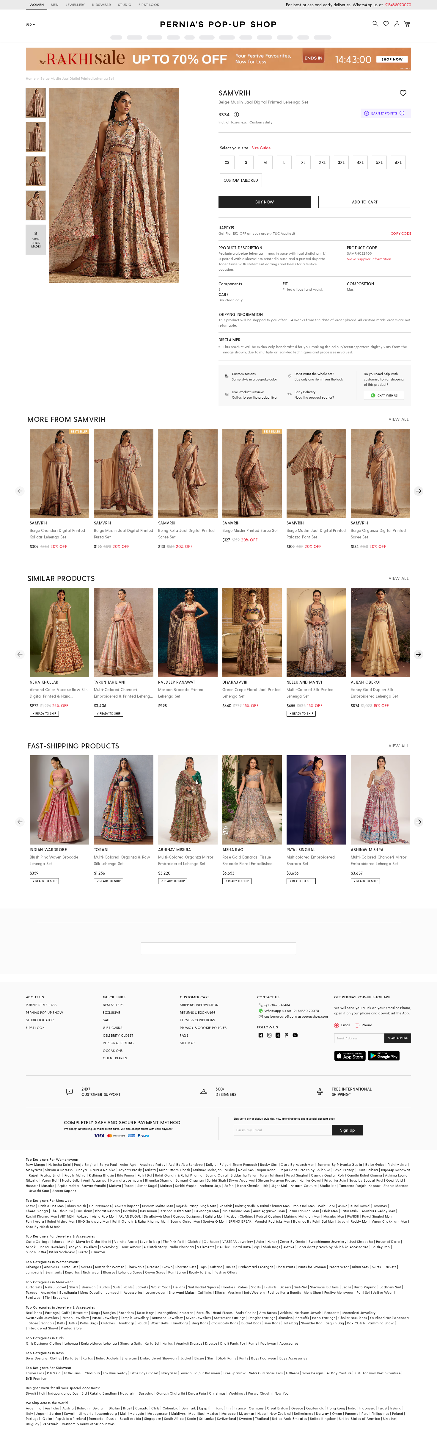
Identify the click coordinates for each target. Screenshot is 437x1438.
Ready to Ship (200, 1272)
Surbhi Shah (216, 1180)
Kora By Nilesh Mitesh (43, 1227)
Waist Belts (159, 1323)
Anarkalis (51, 1267)
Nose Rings (146, 1313)
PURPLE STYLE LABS (41, 1005)
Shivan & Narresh (59, 1170)
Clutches (108, 1323)
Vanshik (225, 1206)
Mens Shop (312, 1292)
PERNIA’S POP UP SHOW (44, 1012)
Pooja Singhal (85, 1164)
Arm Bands (268, 1313)
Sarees (86, 1267)
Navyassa (169, 1373)
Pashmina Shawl (381, 1323)
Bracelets (80, 1313)
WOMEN (36, 4)
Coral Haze (242, 1247)
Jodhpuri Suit (390, 1287)
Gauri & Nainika (102, 1170)
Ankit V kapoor (126, 1206)
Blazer (199, 1358)
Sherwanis (136, 1267)
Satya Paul (108, 1164)
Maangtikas (167, 1313)
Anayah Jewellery (82, 1247)
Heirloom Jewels (308, 1313)
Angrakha (48, 1292)
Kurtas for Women (109, 1267)
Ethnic (220, 1292)
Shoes (33, 1323)
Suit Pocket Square (203, 1287)
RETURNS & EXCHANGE (198, 1012)
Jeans (346, 1287)
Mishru (230, 1170)
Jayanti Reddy (130, 1170)
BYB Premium (36, 1378)
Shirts (73, 1287)
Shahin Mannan (395, 1186)
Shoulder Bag (312, 1323)
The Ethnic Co (62, 1211)
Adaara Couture (304, 1186)
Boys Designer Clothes (44, 1358)
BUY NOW (264, 202)
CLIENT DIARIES (115, 1058)
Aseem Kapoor (64, 1191)
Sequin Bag (335, 1323)
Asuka (343, 1206)
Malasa (166, 1186)
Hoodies (228, 1287)
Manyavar (34, 1170)
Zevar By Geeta (293, 1241)
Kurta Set (152, 1343)
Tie (47, 1297)
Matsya (115, 1186)
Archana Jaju (210, 1186)
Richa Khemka (248, 1186)
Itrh (265, 1186)
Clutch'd (194, 1241)
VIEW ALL (399, 419)
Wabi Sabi (326, 1206)
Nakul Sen (246, 1170)
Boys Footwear (263, 1358)
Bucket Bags (251, 1323)
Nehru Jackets (107, 1358)
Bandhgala (68, 1292)
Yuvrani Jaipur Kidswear (200, 1373)
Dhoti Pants (285, 1267)
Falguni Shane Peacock (238, 1164)
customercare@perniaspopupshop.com (296, 1016)
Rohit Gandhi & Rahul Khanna (179, 1175)
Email (345, 1025)
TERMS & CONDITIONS (197, 1020)
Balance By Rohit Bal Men (313, 1221)
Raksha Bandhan (103, 1393)
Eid (84, 1393)
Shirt (211, 1358)
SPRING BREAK (240, 1221)
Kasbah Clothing (240, 1216)
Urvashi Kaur (39, 1191)
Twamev (380, 1206)
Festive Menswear (338, 1292)
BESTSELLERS (113, 1005)
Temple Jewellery (135, 1318)
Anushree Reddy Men (378, 1211)
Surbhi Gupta (186, 1186)
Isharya (58, 1241)
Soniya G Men (214, 1221)
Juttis (72, 1323)
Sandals (47, 1323)
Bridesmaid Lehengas (255, 1267)
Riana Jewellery (52, 1247)
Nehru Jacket (55, 1287)
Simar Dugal (147, 1186)
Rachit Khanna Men (41, 1216)
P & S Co (54, 1373)
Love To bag (150, 1241)
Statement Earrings (229, 1318)
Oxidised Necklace (385, 1318)
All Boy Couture (339, 1373)
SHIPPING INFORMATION (199, 1005)
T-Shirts (270, 1287)
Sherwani (89, 1287)
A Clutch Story (155, 1247)
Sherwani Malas (182, 1292)
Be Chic (223, 1247)
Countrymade (100, 1206)
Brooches (60, 1297)
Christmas (217, 1393)
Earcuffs (203, 1313)
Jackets (390, 1267)
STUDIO (124, 4)
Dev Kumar (149, 1211)
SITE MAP (187, 1043)
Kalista (150, 1170)
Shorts (256, 1287)
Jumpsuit (113, 1292)
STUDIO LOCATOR (40, 1020)
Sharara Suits (131, 1343)
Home (31, 78)
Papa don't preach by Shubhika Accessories (333, 1247)
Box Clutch (356, 1323)
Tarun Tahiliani (271, 1175)
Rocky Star (269, 1164)
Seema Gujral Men (185, 1221)
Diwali (31, 1393)
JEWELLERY (75, 4)
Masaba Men (333, 1216)
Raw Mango (35, 1164)
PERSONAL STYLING (118, 1043)
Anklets (286, 1313)
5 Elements (205, 1247)
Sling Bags (199, 1323)
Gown (167, 1267)
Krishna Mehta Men (176, 1211)
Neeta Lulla (71, 1180)
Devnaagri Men (206, 1211)
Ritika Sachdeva (62, 1252)
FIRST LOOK (149, 4)
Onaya (81, 1170)
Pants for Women (312, 1267)
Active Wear (383, 1292)
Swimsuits (53, 1272)
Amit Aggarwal (95, 1180)
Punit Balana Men (236, 1211)
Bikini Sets (360, 1267)
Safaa (229, 1186)
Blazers (285, 1287)
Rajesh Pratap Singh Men (196, 1206)
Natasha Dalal (59, 1164)
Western (234, 1292)
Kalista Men (214, 1216)
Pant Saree (177, 1272)
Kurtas (105, 1287)
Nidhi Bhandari (182, 1247)
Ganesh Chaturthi (170, 1393)
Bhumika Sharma (159, 1180)
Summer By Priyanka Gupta (339, 1164)
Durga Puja (197, 1393)
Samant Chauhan (190, 1180)
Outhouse (211, 1241)
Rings (95, 1313)
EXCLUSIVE (111, 1012)
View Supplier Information (369, 259)
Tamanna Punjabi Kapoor (360, 1186)
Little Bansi (73, 1373)
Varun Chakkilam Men (389, 1221)
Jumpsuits (34, 1272)
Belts (61, 1323)
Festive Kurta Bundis (284, 1292)
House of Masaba (40, 1186)
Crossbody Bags (224, 1323)
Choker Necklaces (352, 1318)
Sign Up (347, 1129)
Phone (367, 1025)
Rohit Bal (145, 1175)
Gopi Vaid (394, 1180)
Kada (404, 1318)
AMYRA (289, 1247)
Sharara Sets (185, 1267)
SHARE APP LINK (398, 1038)
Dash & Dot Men (51, 1206)
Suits (117, 1287)
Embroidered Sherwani (158, 1358)
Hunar (272, 1241)
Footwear (34, 1297)
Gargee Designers (187, 1216)
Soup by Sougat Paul (366, 1180)
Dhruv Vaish (76, 1206)
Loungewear (156, 1292)
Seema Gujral (217, 1175)
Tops (203, 1267)
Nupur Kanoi (266, 1170)
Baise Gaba (375, 1164)
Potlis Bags (89, 1323)
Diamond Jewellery (167, 1318)
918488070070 (398, 4)
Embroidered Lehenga (99, 1343)
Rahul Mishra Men (61, 1221)
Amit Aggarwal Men (269, 1211)
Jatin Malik (350, 1211)
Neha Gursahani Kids (266, 1373)
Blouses (109, 1272)
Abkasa (83, 1216)
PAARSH (353, 1216)
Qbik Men (330, 1211)
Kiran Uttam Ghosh (174, 1170)
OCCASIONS (113, 1050)
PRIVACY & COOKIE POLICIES (203, 1028)
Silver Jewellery (198, 1318)
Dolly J (211, 1164)
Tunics (230, 1267)
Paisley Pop (381, 1247)
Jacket (185, 1358)
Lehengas (33, 1267)
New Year (282, 1393)
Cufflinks (205, 1292)
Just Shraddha (361, 1241)
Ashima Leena (396, 1175)
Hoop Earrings (323, 1318)
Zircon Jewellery (75, 1318)
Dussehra (146, 1393)
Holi (42, 1393)
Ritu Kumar (126, 1175)
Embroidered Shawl (42, 1328)
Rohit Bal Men (304, 1206)
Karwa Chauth (260, 1393)
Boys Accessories (293, 1358)
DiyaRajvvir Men (157, 1216)
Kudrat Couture (268, 1216)
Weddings (237, 1393)
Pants (128, 1287)
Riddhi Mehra (75, 1175)
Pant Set (363, 1292)
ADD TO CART (365, 202)
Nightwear (91, 1272)
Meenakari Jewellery (359, 1313)
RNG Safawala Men (93, 1221)
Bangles (109, 1313)
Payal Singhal (297, 1175)
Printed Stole (71, 1328)
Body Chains (246, 1313)
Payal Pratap (344, 1170)
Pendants (331, 1313)
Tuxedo (31, 1292)
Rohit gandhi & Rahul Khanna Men (262, 1206)
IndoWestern (254, 1292)
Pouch (142, 1323)
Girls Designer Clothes (44, 1343)
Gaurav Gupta (323, 1175)
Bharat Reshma (107, 1211)
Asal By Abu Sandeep (186, 1164)
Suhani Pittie (36, 1252)
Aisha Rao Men (104, 1216)
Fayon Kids (35, 1373)
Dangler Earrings (262, 1318)
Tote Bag (290, 1323)
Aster (260, 1241)
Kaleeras (186, 1313)
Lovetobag (109, 1247)
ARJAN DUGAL (130, 1216)
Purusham (84, 1211)
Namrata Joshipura (126, 1180)
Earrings (52, 1313)
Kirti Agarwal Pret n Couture (377, 1373)
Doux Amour (131, 1247)
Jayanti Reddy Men (353, 1221)
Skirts (376, 1267)
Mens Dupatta (91, 1292)
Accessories (133, 1292)
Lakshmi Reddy (115, 1373)
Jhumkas (285, 1318)
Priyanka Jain (335, 1180)
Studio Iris (328, 1186)
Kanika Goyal (310, 1180)
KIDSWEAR (101, 4)
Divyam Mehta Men (157, 1206)
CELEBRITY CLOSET (118, 1035)
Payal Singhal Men (377, 1216)
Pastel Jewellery (105, 1318)
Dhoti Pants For (232, 1343)
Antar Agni (128, 1164)
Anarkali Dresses (189, 1343)
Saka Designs (313, 1373)
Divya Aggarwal (242, 1180)
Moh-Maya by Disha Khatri (89, 1241)
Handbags (126, 1323)
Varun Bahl (50, 1180)
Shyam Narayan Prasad (277, 1180)
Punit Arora (35, 1221)
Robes (243, 1287)
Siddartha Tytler (244, 1175)
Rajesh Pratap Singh (45, 1175)
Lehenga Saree (130, 1272)
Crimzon (98, 1252)
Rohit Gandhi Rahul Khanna (360, 1175)
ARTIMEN (67, 1216)
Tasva (30, 1206)
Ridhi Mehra (397, 1164)
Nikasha (32, 1180)
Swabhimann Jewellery (327, 1241)
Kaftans (216, 1267)
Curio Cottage (37, 1241)
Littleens (292, 1373)
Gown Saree (155, 1272)
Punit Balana (368, 1170)
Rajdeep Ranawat (395, 1170)
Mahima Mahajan (207, 1170)
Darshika (130, 1211)
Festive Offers (226, 1272)
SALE (107, 1020)
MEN (54, 4)
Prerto (83, 1252)
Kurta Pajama (365, 1287)
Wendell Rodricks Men (272, 1221)
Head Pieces (222, 1313)
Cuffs (66, 1313)
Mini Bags (273, 1323)
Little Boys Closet (144, 1373)
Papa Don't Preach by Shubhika (305, 1170)
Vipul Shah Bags (267, 1247)
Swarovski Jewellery (42, 1318)
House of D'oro (388, 1241)
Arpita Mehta (68, 1186)
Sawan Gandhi (94, 1186)
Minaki (31, 1247)
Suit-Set (300, 1287)
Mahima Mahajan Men (302, 1216)
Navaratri (128, 1393)
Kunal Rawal (360, 1206)
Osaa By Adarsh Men (297, 1164)
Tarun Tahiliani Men (303, 1211)
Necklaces (34, 1313)
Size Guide (261, 147)
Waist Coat (160, 1287)
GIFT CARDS (112, 1028)
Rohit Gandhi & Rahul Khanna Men (139, 1221)
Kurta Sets (70, 1267)
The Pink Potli (174, 1241)
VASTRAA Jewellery (237, 1241)
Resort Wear (339, 1267)
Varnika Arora (125, 1241)
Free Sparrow (235, 1373)
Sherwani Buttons (324, 1287)
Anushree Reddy (153, 1164)
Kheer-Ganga (37, 1211)
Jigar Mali (279, 1186)
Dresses (153, 1267)
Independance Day (63, 1393)
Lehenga (71, 1343)
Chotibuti (92, 1373)
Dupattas (72, 1272)
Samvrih (234, 92)
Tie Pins (179, 1287)
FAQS (184, 1035)
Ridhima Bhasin (101, 1175)
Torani (129, 1186)
